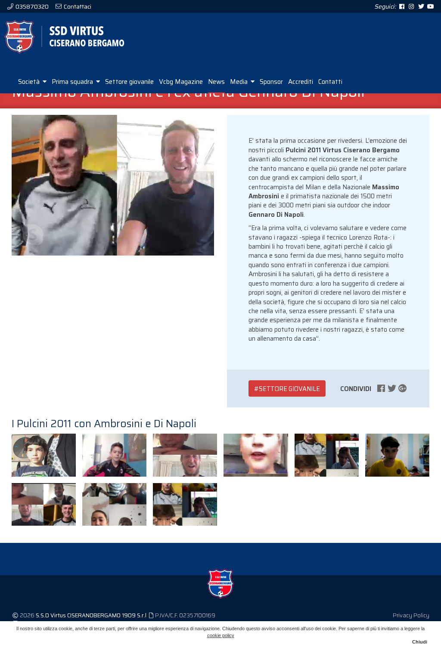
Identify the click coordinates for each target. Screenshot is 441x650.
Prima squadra (73, 82)
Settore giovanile (129, 82)
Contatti (330, 82)
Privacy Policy (411, 615)
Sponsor (271, 82)
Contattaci (76, 6)
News (216, 82)
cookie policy (220, 635)
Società (29, 82)
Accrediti (300, 82)
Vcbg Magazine (181, 82)
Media (239, 82)
